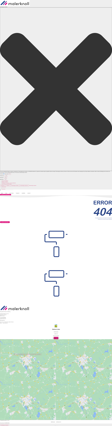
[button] (56, 89)
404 (102, 212)
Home (2, 193)
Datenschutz (4, 186)
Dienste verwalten (5, 181)
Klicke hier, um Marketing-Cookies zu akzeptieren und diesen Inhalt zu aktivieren (27, 354)
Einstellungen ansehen (15, 185)
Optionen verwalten (5, 180)
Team (6, 193)
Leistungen (11, 193)
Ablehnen (7, 185)
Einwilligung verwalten (4, 425)
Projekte (17, 193)
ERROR (102, 203)
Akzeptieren (3, 185)
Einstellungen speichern (24, 185)
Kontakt (28, 193)
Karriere (23, 193)
